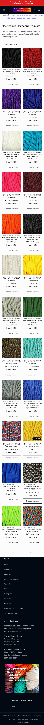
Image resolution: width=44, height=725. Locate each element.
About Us (7, 574)
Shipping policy (34, 719)
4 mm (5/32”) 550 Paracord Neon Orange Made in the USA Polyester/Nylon (11, 237)
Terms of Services (11, 613)
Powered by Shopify (24, 715)
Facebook (8, 589)
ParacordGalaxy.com (12, 626)
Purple (13, 18)
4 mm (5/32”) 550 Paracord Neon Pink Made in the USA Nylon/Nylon (11, 195)
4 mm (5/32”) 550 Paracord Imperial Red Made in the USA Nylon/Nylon (32, 71)
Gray (30, 15)
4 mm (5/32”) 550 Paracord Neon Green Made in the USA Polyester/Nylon (11, 529)
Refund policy (37, 715)
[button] (4, 9)
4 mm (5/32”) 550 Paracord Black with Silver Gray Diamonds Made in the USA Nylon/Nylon (32, 487)
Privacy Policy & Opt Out (13, 608)
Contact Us (8, 569)
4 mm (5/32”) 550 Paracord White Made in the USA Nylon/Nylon (11, 279)
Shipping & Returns (11, 579)
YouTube (7, 599)
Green (35, 15)
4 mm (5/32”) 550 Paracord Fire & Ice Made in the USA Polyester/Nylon (32, 529)
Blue (21, 15)
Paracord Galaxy (13, 715)
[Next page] (30, 552)
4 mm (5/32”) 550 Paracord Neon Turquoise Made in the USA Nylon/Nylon (32, 154)
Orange (40, 15)
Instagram (8, 594)
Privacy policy (11, 719)
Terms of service (22, 719)
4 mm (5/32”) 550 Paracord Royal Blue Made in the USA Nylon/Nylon (11, 486)
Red (24, 18)
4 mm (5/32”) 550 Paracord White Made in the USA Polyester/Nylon (11, 154)
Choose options (11, 84)
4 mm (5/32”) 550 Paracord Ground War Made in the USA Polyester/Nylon (11, 361)
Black (17, 15)
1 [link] (13, 553)
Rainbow (19, 18)
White (28, 18)
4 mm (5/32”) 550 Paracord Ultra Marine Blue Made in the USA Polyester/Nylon (32, 403)
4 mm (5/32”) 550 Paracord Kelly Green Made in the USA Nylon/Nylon (32, 320)
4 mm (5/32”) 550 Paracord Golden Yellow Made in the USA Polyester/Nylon (32, 445)
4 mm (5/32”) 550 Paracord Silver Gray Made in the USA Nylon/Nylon (11, 320)
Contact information (23, 722)
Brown (26, 15)
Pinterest (7, 603)
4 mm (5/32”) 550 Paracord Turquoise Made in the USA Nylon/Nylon (32, 361)
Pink (9, 18)
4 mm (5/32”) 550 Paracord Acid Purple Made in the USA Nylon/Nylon (11, 113)
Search (7, 565)
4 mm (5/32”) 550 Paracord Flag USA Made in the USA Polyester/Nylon (11, 445)
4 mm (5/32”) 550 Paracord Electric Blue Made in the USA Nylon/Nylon (32, 113)
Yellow (34, 18)
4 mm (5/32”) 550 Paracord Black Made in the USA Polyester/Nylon (32, 237)
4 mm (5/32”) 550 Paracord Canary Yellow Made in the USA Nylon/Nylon (32, 279)
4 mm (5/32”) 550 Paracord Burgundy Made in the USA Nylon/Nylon (32, 195)
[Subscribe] (33, 706)
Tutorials (7, 584)
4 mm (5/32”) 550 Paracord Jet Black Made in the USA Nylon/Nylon (11, 71)
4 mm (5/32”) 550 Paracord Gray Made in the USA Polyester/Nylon (11, 403)
